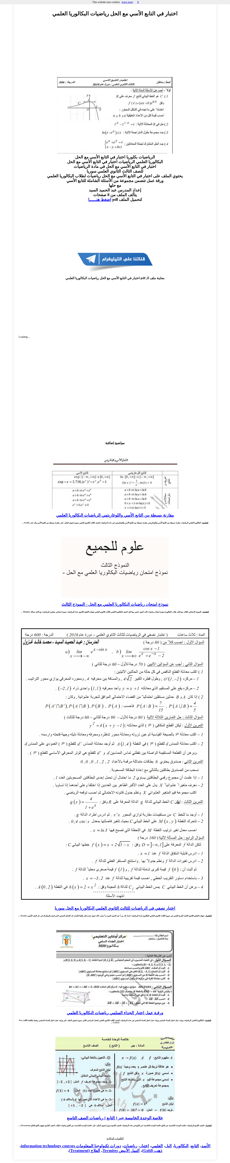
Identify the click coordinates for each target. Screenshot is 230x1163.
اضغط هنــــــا (99, 199)
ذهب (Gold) (152, 1150)
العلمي (157, 1146)
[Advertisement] (115, 50)
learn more (127, 2)
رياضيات (130, 1146)
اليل (168, 1146)
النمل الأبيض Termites (121, 1150)
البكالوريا (181, 1146)
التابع (195, 1146)
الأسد (205, 1146)
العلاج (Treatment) (84, 1150)
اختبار (144, 1146)
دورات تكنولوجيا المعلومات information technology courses (71, 1146)
